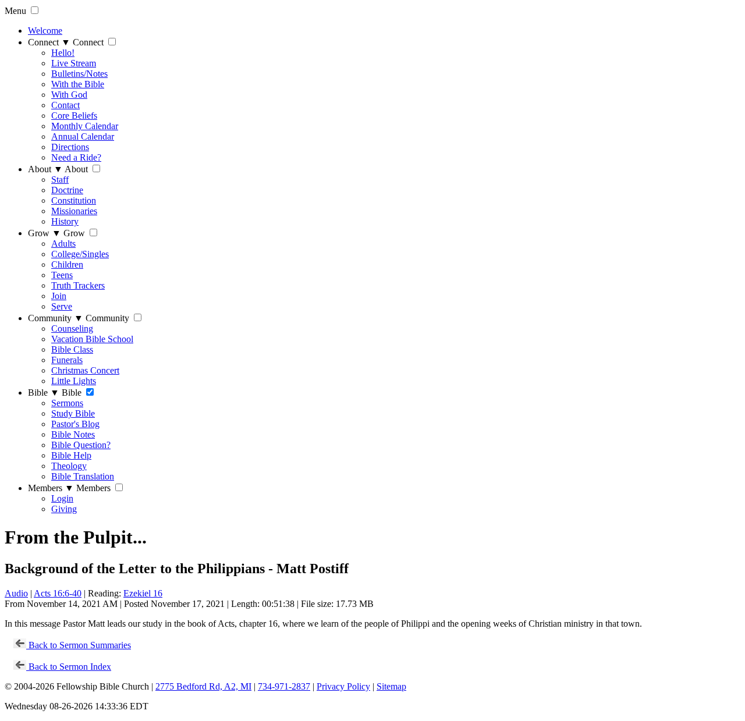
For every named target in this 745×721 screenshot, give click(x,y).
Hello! (62, 53)
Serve (61, 306)
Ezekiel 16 (142, 593)
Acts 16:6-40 (57, 593)
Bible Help (71, 455)
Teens (62, 275)
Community (55, 318)
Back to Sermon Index (68, 667)
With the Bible (77, 84)
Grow (44, 233)
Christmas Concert (85, 370)
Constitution (73, 200)
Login (62, 498)
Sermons (67, 403)
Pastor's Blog (75, 424)
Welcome (45, 30)
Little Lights (73, 381)
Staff (60, 179)
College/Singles (80, 254)
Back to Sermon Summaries (78, 645)
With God (69, 95)
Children (67, 264)
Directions (70, 147)
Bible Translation (82, 476)
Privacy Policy (343, 686)
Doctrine (67, 190)
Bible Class (72, 349)
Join (58, 296)
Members (51, 488)
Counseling (72, 328)
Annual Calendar (82, 136)
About (45, 169)
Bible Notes (73, 434)
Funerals (67, 360)
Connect (49, 42)
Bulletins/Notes (79, 74)
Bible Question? (81, 445)
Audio (16, 593)
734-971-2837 (284, 686)
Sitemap (391, 686)
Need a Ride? (76, 157)
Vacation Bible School (92, 339)
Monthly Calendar (84, 126)
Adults (63, 243)
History (65, 221)
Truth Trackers (78, 285)
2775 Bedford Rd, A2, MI (203, 686)
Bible (43, 392)
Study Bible (73, 413)
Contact (65, 105)
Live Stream (73, 63)
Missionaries (74, 211)
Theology (69, 466)
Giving (64, 509)
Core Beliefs (74, 115)
